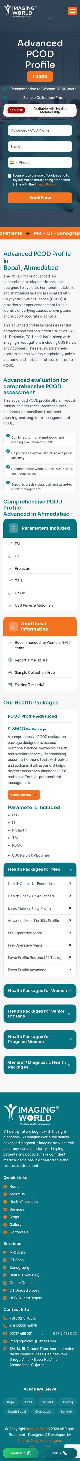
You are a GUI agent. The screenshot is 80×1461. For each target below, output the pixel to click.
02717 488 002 (65, 1333)
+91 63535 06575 (23, 1325)
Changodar (43, 1411)
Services (17, 1209)
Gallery (16, 1224)
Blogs (14, 1216)
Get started (21, 795)
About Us (17, 1194)
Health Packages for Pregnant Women (29, 1039)
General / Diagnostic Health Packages (37, 1065)
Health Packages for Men (34, 869)
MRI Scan (17, 1252)
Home (15, 1186)
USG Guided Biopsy (26, 1297)
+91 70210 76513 (23, 1318)
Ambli (28, 1402)
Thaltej (67, 1402)
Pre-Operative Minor (25, 932)
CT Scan (17, 1259)
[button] (72, 11)
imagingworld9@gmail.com (33, 1341)
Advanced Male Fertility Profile (33, 920)
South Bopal (17, 1411)
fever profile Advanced (27, 969)
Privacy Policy (45, 184)
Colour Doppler (22, 1282)
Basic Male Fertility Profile (30, 908)
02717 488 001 (21, 1333)
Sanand (47, 1402)
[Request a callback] (59, 1453)
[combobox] (13, 162)
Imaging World (38, 1428)
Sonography (20, 1267)
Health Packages (24, 1201)
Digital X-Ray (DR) (25, 1275)
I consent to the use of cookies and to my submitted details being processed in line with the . (41, 179)
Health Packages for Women (37, 990)
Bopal (11, 1402)
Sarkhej (66, 1411)
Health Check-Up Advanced (31, 896)
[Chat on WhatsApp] (21, 1453)
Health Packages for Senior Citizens (36, 1014)
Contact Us (19, 1232)
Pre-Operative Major (25, 945)
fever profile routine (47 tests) (35, 957)
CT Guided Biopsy (25, 1290)
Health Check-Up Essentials (31, 883)
